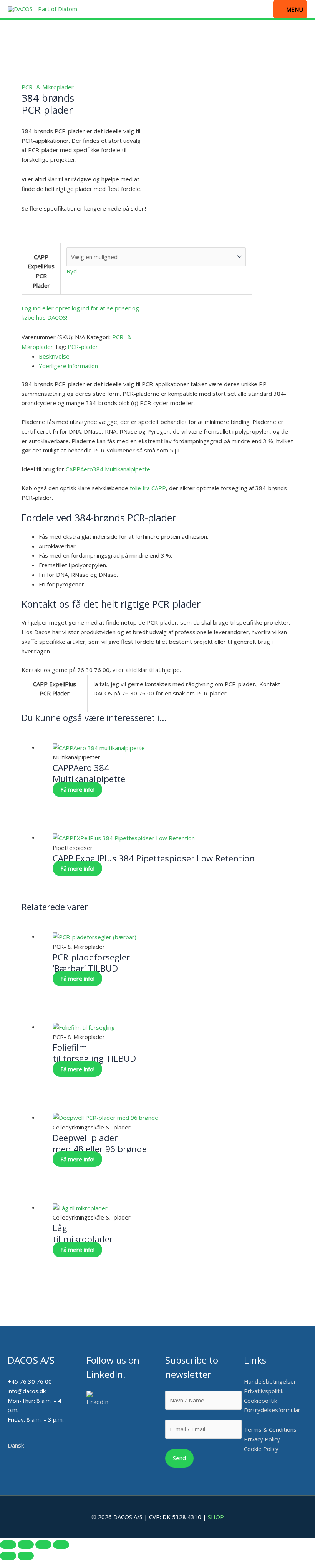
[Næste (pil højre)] (26, 1556)
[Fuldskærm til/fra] (26, 1544)
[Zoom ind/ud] (8, 1544)
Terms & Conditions (270, 1429)
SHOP (216, 1517)
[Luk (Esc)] (61, 1544)
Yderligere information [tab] (68, 366)
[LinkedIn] (99, 1399)
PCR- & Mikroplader (48, 87)
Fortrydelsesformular (272, 1410)
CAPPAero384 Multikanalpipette (108, 469)
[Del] (43, 1544)
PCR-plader (83, 346)
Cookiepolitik (261, 1400)
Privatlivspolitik (264, 1391)
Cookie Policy (261, 1449)
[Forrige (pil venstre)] (8, 1556)
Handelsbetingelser (270, 1381)
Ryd (71, 271)
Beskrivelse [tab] (54, 356)
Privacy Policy (262, 1439)
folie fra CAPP (148, 488)
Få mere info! (77, 789)
